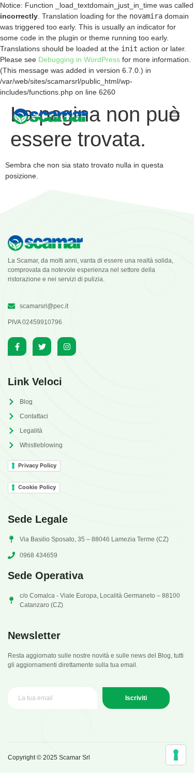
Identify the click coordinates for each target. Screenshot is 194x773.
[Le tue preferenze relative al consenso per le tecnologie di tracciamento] (176, 755)
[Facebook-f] (17, 346)
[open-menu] (171, 116)
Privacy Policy (37, 465)
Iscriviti (136, 698)
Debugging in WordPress (79, 59)
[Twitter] (42, 346)
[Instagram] (66, 346)
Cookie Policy (37, 487)
